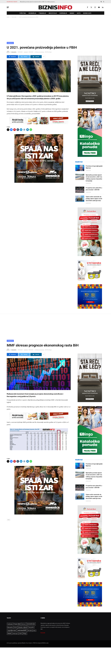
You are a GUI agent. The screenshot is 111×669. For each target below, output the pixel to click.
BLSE (15, 627)
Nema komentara (40, 52)
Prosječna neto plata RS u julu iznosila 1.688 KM (32, 1)
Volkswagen (15, 633)
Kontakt (43, 632)
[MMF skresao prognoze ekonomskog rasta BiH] (39, 374)
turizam (10, 624)
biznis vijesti (22, 627)
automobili (22, 630)
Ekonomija (32, 13)
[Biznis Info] (55, 7)
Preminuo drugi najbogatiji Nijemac (94, 167)
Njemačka (10, 627)
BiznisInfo (14, 52)
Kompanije (63, 13)
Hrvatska (30, 630)
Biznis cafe (87, 13)
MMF (9, 519)
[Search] (101, 1)
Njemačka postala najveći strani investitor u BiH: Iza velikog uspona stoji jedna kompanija (94, 178)
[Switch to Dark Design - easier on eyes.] (103, 1)
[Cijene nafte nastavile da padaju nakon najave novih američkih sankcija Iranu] (79, 199)
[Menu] (8, 7)
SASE (20, 633)
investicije (31, 624)
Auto (79, 13)
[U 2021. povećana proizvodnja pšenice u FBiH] (39, 76)
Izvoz (23, 624)
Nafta (34, 630)
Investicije (53, 13)
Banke (72, 13)
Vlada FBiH (17, 624)
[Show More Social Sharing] (43, 56)
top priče (31, 627)
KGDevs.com (45, 643)
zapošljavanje (12, 630)
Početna (23, 13)
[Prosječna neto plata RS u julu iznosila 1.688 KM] (79, 190)
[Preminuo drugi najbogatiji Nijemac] (79, 168)
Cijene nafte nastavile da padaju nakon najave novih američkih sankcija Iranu (94, 198)
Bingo (24, 633)
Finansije (42, 13)
